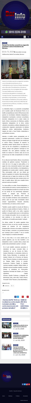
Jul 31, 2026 (19, 329)
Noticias (10, 396)
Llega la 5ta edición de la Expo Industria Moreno (20, 326)
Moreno (22, 54)
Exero (20, 391)
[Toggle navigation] (25, 36)
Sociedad (4, 43)
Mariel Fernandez (14, 54)
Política (17, 396)
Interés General (24, 400)
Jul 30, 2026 (20, 340)
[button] (28, 36)
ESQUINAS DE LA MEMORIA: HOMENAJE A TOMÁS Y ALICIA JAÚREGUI (21, 337)
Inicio (3, 396)
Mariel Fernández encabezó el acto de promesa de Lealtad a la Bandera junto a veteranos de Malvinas (20, 349)
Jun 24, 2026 (20, 355)
